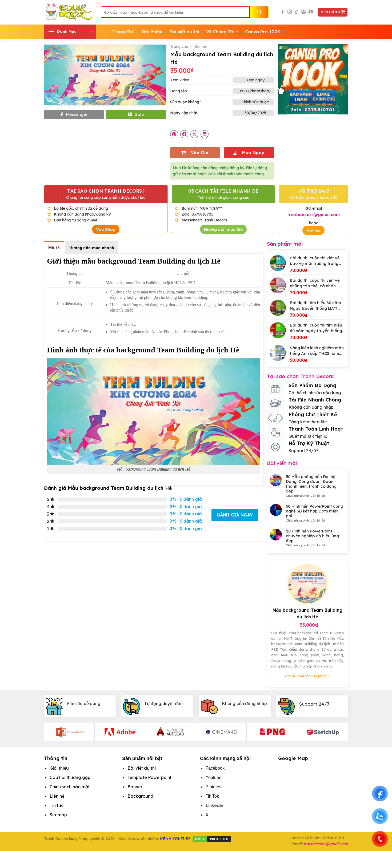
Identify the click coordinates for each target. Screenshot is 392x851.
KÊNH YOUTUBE (175, 838)
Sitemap (58, 814)
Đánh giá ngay (235, 515)
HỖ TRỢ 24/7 (313, 191)
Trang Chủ (123, 31)
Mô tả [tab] (54, 247)
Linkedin (214, 805)
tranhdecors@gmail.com (325, 843)
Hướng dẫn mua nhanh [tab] (91, 247)
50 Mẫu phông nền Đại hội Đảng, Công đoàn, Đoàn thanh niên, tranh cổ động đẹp (311, 484)
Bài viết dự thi (184, 31)
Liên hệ (57, 796)
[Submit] (259, 12)
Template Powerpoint (149, 777)
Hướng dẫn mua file (223, 229)
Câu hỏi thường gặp (70, 777)
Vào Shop (105, 229)
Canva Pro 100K (262, 31)
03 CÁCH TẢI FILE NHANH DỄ (223, 191)
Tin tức (56, 805)
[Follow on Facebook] (283, 12)
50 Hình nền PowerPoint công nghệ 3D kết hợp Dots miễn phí (314, 511)
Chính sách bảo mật (70, 786)
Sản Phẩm (151, 31)
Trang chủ (179, 46)
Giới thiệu (59, 768)
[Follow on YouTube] (311, 12)
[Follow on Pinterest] (303, 12)
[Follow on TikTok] (296, 12)
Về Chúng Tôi (220, 31)
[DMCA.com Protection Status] (212, 838)
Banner (200, 46)
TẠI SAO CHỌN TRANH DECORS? (106, 191)
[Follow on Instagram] (289, 12)
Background (140, 796)
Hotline (313, 230)
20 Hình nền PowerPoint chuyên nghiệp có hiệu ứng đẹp (312, 536)
